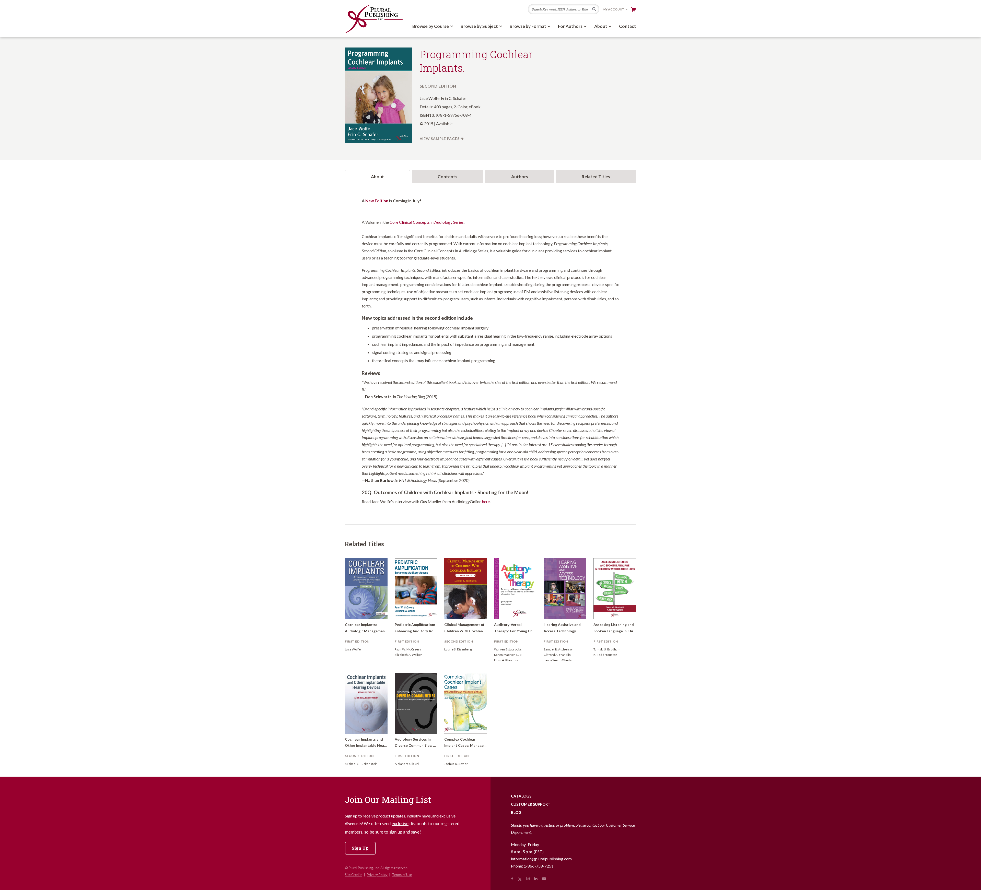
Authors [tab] (519, 176)
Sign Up (360, 848)
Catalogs (521, 796)
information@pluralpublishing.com (541, 858)
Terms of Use (402, 875)
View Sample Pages (440, 138)
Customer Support (531, 804)
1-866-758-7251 (539, 865)
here (486, 501)
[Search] (594, 9)
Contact (627, 26)
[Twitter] (520, 878)
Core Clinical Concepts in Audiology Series (427, 222)
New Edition (376, 200)
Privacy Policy (377, 875)
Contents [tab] (447, 176)
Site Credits (353, 875)
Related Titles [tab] (596, 176)
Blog (516, 812)
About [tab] (377, 176)
